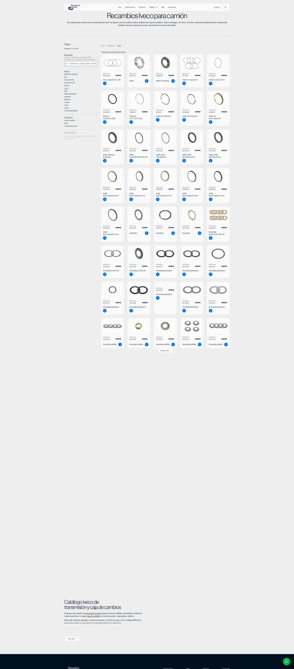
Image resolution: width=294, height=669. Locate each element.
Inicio (103, 46)
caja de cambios (93, 616)
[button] (153, 7)
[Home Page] (74, 7)
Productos (111, 46)
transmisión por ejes (93, 613)
